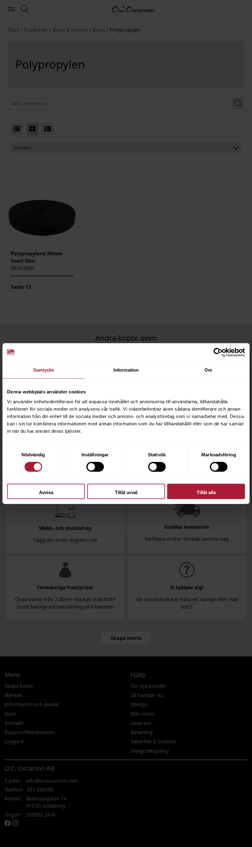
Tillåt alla (206, 492)
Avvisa (46, 492)
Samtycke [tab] (43, 370)
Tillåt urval (126, 492)
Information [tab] (126, 370)
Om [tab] (208, 370)
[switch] (95, 467)
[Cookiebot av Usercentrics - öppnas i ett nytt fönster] (218, 352)
